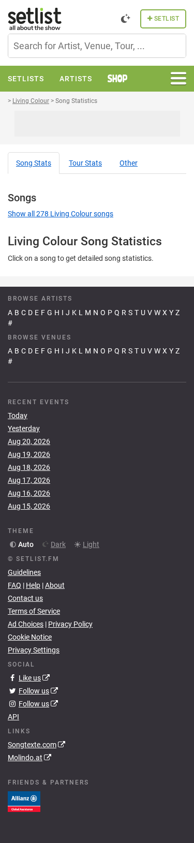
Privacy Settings (33, 650)
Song (33, 163)
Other (129, 163)
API (13, 717)
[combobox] (97, 46)
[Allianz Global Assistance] (24, 800)
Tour (85, 163)
